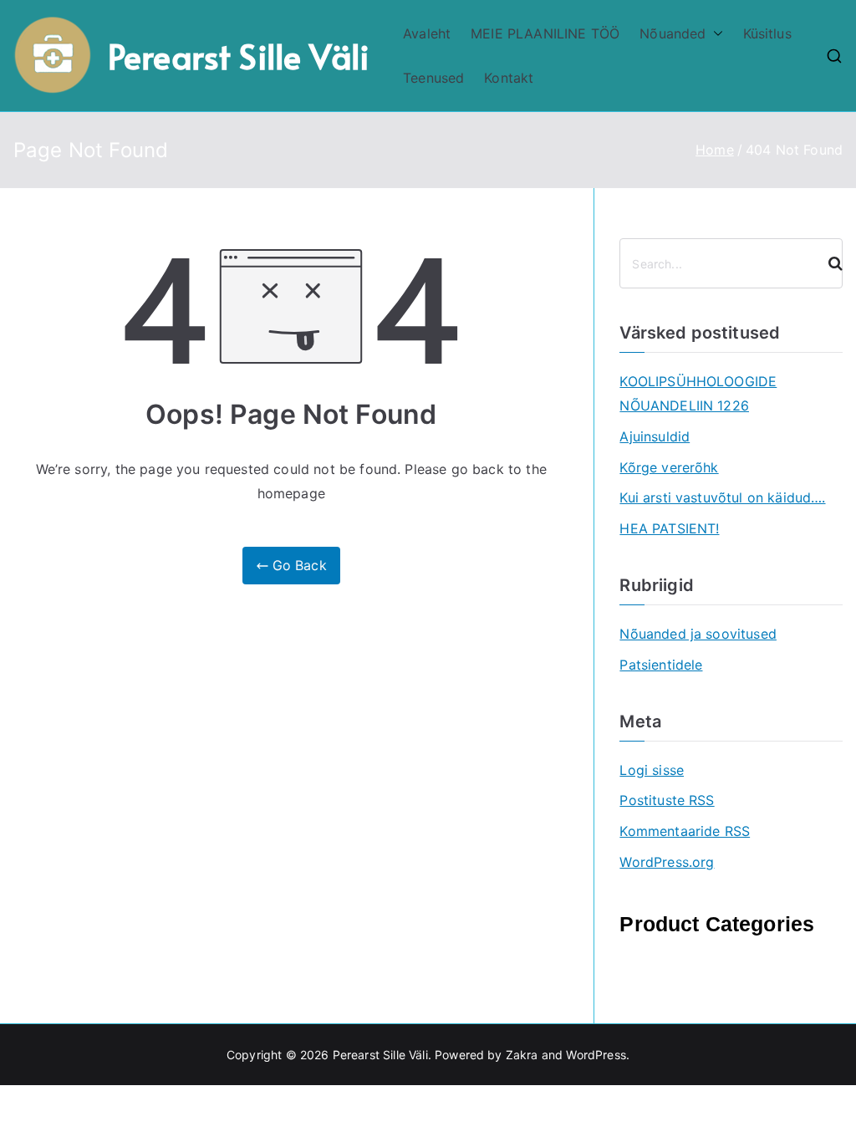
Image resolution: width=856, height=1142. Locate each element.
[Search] (828, 263)
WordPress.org (666, 862)
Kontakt (508, 77)
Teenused (433, 77)
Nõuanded (672, 33)
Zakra (522, 1055)
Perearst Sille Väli (238, 56)
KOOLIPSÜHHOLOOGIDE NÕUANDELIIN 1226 (698, 393)
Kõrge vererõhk (668, 467)
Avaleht (427, 33)
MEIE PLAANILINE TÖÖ (545, 33)
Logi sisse (651, 770)
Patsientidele (660, 664)
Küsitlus (767, 33)
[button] (714, 34)
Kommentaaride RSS (684, 831)
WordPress (595, 1055)
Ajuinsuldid (654, 436)
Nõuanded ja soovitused (698, 633)
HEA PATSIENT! (669, 528)
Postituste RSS (666, 800)
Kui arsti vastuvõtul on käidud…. (722, 497)
